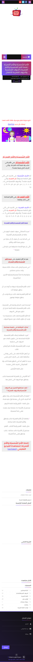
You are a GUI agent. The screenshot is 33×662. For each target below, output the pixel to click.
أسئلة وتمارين (15, 590)
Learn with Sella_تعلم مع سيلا (16, 659)
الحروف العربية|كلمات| (15, 593)
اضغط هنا (12, 449)
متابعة (11, 124)
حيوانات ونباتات (15, 602)
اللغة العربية (15, 596)
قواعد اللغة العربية (14, 78)
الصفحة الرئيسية (24, 78)
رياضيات (15, 605)
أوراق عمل (15, 599)
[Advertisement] (16, 36)
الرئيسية (25, 57)
